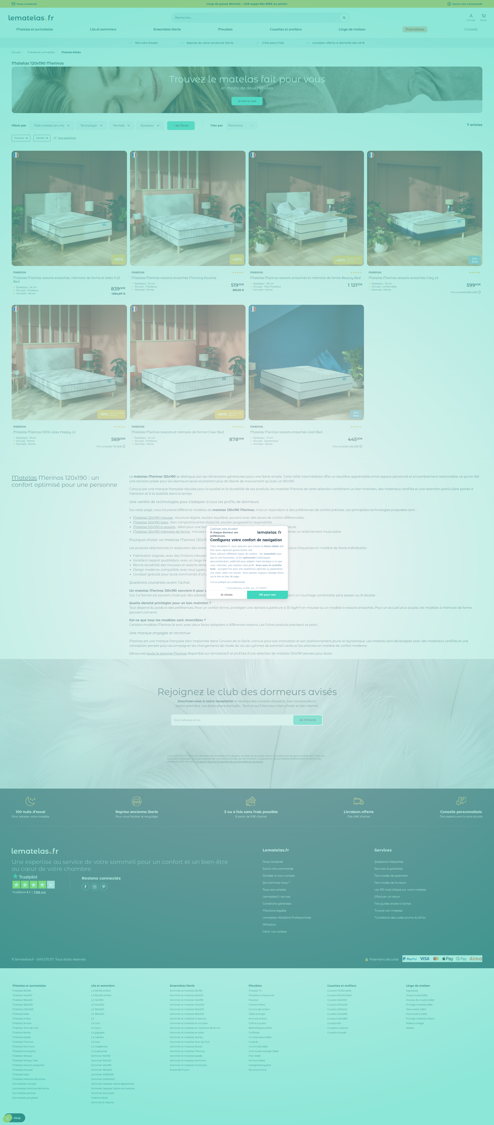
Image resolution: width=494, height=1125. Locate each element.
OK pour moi (267, 594)
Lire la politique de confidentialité (227, 582)
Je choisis (227, 594)
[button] (7, 1118)
